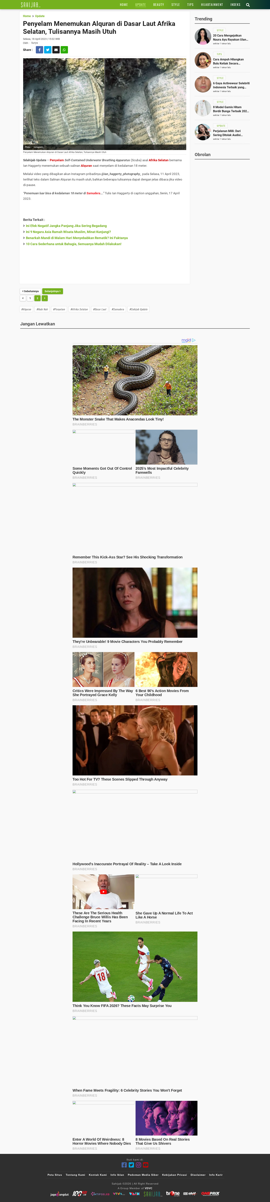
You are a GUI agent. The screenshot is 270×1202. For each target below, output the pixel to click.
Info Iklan (117, 1174)
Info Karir (216, 1174)
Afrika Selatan (159, 160)
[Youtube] (145, 1165)
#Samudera (118, 309)
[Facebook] (124, 1165)
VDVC (148, 1188)
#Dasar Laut (99, 309)
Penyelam (57, 160)
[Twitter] (131, 1165)
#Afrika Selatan (79, 309)
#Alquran (26, 309)
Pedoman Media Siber (143, 1174)
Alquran (86, 165)
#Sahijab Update (138, 309)
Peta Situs (55, 1174)
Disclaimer (198, 1174)
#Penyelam (59, 309)
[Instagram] (138, 1165)
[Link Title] (30, 4)
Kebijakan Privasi (174, 1174)
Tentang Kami (75, 1174)
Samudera (93, 193)
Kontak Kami (98, 1174)
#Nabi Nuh (42, 309)
